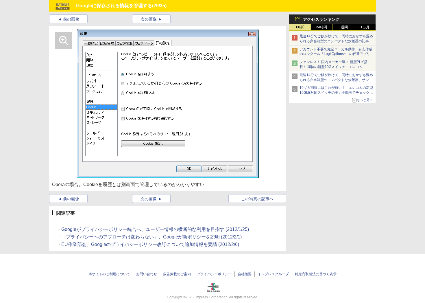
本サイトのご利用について (109, 274)
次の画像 (149, 19)
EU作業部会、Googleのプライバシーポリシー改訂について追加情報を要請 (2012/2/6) (150, 244)
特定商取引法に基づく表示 (316, 274)
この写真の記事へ (257, 199)
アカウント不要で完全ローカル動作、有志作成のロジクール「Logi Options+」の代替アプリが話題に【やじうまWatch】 (337, 54)
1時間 (299, 27)
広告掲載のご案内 (177, 274)
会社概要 (245, 274)
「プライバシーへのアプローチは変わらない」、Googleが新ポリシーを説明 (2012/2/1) (151, 236)
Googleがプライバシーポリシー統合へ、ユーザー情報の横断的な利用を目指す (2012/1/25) (155, 229)
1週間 (343, 27)
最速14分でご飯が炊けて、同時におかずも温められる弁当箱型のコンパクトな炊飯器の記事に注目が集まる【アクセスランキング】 (336, 41)
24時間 (321, 27)
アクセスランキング (321, 19)
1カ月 (365, 27)
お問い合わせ (146, 274)
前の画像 (71, 19)
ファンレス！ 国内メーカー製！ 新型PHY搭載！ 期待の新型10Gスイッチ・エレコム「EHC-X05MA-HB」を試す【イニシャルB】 (335, 67)
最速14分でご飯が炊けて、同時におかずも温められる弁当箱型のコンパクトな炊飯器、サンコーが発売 (336, 80)
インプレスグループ (273, 274)
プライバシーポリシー (214, 274)
